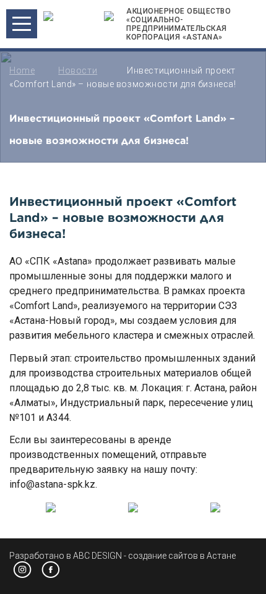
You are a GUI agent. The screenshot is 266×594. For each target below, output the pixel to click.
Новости (77, 70)
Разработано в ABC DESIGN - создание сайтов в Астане (122, 556)
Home (22, 70)
